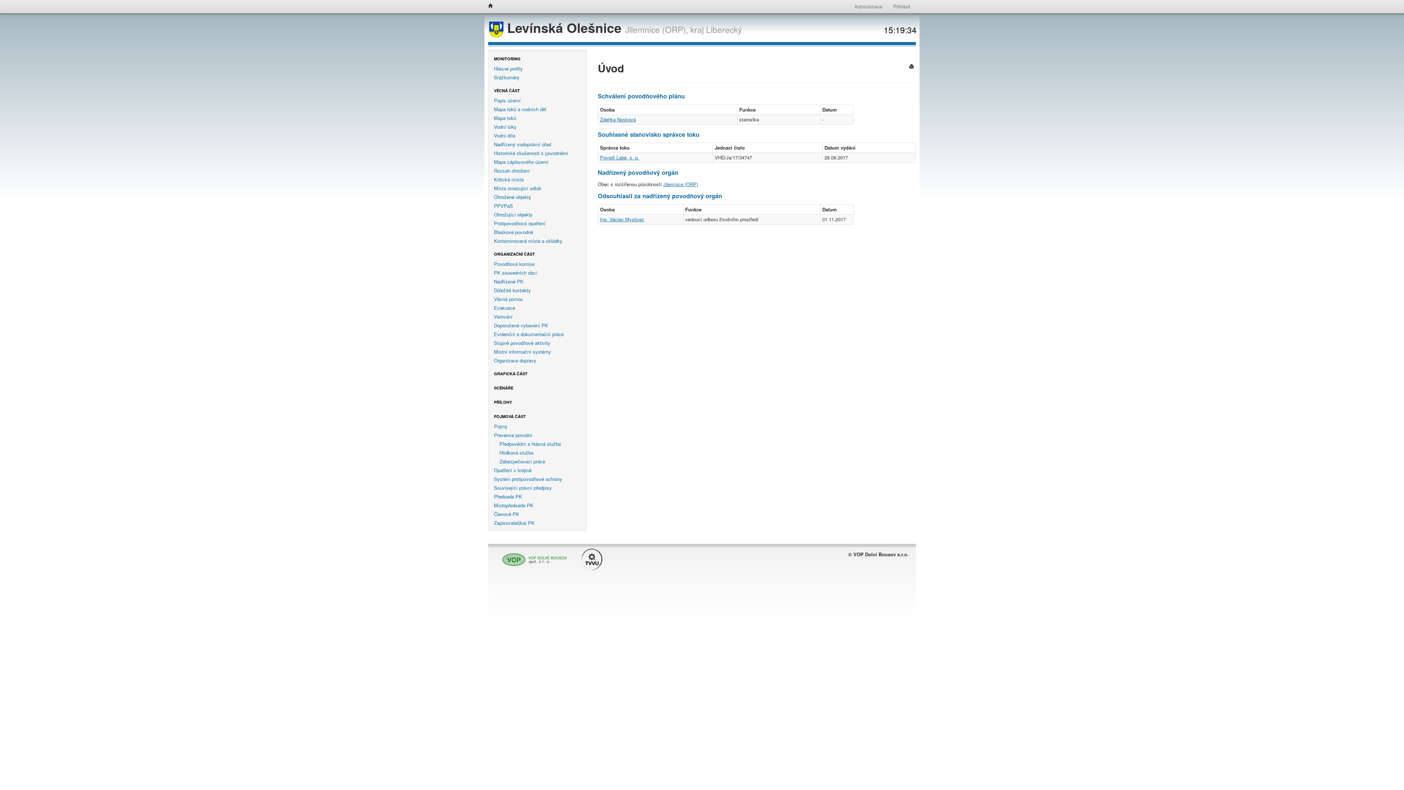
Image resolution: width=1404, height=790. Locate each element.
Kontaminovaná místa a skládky (528, 240)
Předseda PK (508, 496)
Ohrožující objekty (513, 214)
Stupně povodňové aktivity (522, 342)
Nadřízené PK (509, 281)
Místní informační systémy (522, 351)
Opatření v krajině (513, 470)
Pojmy (500, 426)
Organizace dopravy (515, 360)
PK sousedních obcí (515, 272)
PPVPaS (503, 205)
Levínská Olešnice (564, 27)
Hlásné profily (508, 68)
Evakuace (504, 307)
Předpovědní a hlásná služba (530, 443)
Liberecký (724, 29)
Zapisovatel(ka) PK (514, 522)
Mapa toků (505, 117)
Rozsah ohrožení (512, 170)
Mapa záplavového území (521, 161)
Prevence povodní (513, 435)
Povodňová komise (514, 263)
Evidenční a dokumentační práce (529, 334)
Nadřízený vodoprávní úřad (522, 144)
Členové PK (506, 514)
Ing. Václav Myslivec (622, 219)
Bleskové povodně (513, 232)
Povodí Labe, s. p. (619, 157)
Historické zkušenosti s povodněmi (531, 153)
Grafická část (511, 373)
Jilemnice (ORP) (680, 184)
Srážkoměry (507, 77)
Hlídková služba (516, 452)
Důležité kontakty (512, 290)
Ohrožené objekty (512, 196)
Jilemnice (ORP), (656, 29)
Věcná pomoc (508, 299)
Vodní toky (505, 126)
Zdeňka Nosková (618, 119)
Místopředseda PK (513, 505)
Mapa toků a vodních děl (520, 109)
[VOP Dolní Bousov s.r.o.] (532, 556)
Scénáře (503, 388)
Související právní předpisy (523, 487)
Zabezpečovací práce (522, 461)
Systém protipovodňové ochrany (528, 478)
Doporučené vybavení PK (521, 325)
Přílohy (503, 402)
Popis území (507, 100)
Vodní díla (504, 135)
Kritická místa (509, 179)
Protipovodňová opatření (520, 223)
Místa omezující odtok (517, 188)
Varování (503, 316)
